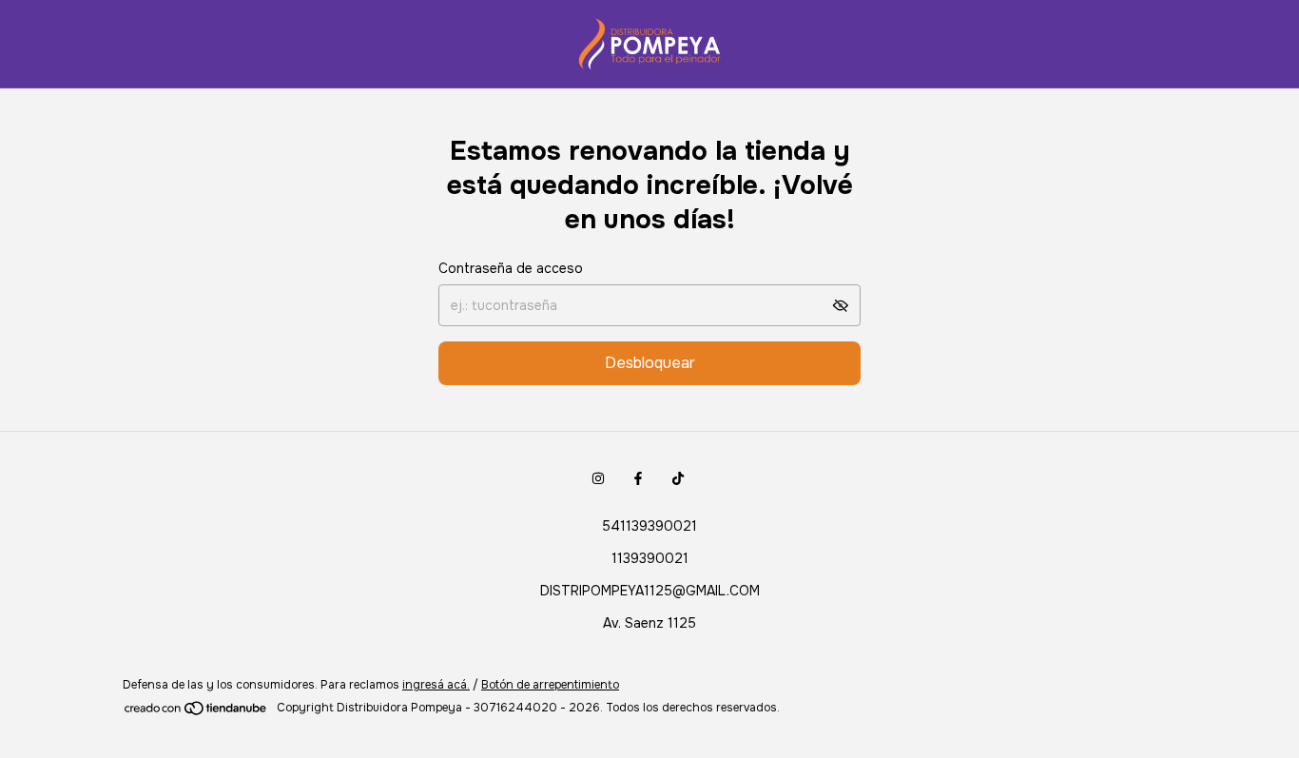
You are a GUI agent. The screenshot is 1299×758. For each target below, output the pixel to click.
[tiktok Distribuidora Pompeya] (678, 478)
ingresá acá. (436, 684)
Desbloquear (650, 363)
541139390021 (649, 525)
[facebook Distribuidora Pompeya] (638, 478)
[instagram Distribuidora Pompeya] (598, 478)
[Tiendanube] (196, 712)
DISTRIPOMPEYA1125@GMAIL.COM (650, 590)
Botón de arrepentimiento (550, 684)
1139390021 (649, 558)
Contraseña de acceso (510, 268)
